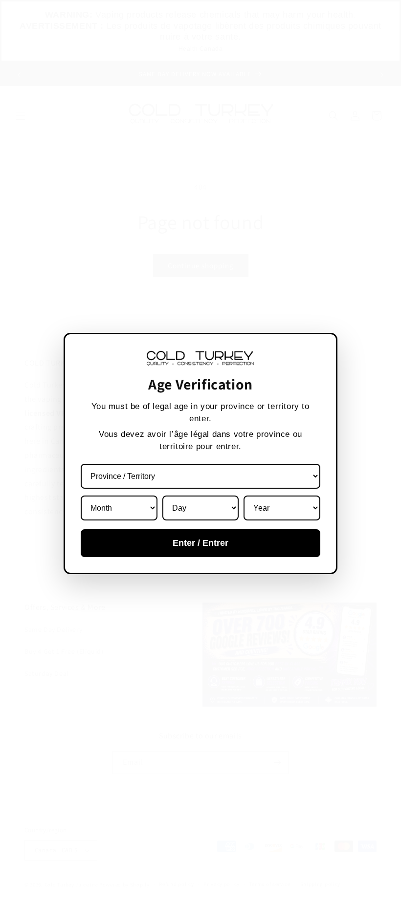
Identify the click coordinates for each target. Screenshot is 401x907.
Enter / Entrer (200, 543)
